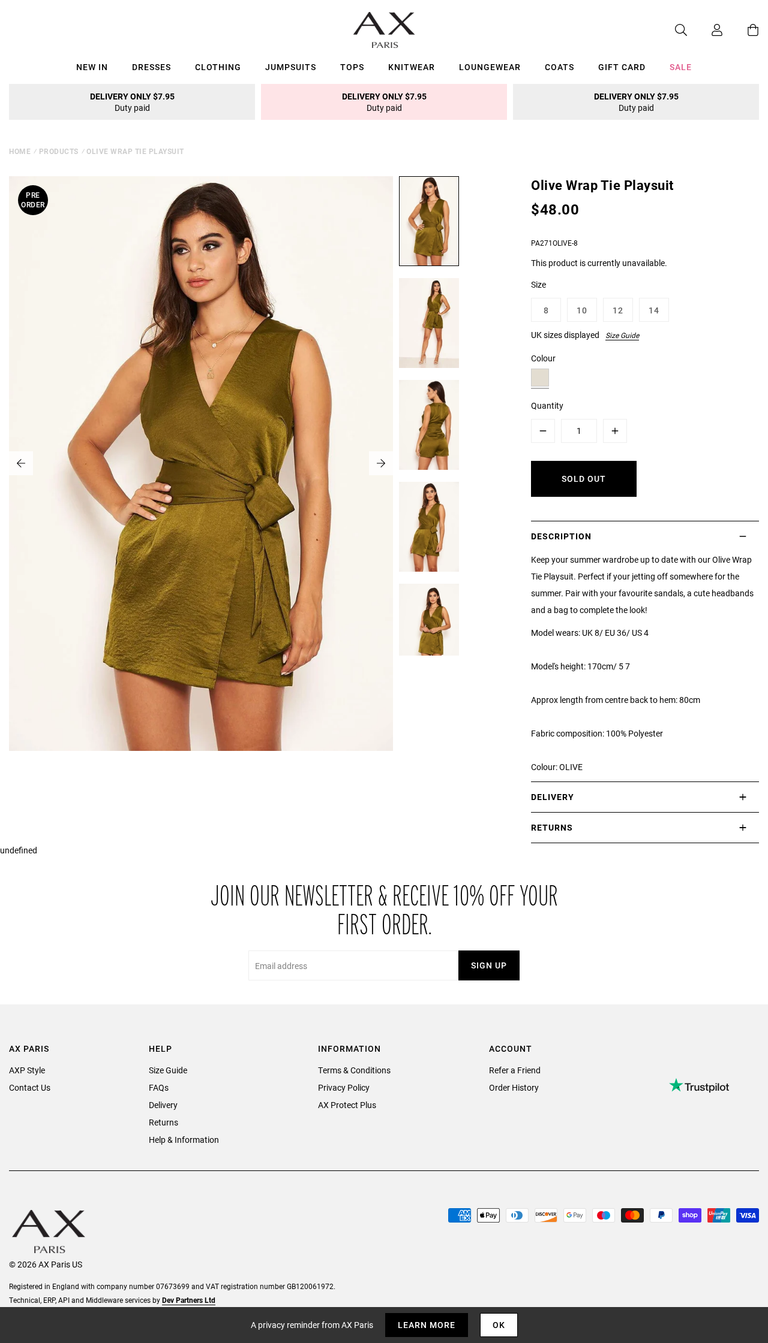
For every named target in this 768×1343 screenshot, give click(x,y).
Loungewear (490, 67)
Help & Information (184, 1139)
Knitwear (411, 67)
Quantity (547, 405)
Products (59, 151)
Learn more (426, 1324)
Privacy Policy (344, 1087)
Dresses (151, 67)
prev (21, 463)
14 (654, 310)
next (381, 463)
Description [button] (561, 536)
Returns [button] (552, 827)
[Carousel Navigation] (201, 463)
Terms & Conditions (354, 1070)
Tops (352, 67)
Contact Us (29, 1087)
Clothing (218, 67)
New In (92, 67)
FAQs (159, 1087)
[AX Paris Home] (384, 30)
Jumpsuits (290, 67)
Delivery (163, 1104)
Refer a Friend (515, 1070)
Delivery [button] (552, 796)
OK (499, 1324)
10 (582, 310)
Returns (163, 1122)
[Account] (705, 30)
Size (538, 284)
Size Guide (622, 335)
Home (20, 151)
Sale (681, 67)
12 (618, 310)
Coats (559, 67)
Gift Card (622, 67)
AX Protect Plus (347, 1104)
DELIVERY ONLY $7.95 (132, 101)
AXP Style (27, 1070)
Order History (514, 1087)
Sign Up (489, 965)
